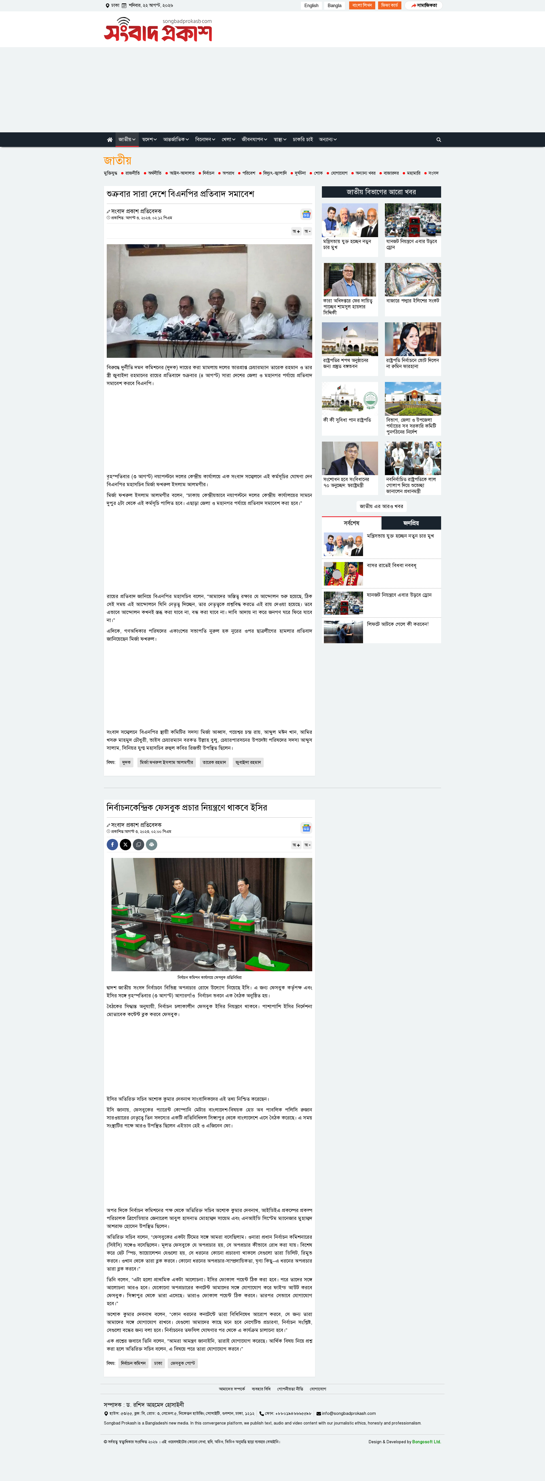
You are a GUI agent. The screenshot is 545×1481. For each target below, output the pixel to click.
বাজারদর (391, 173)
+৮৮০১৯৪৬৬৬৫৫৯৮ (293, 1413)
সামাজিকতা (427, 5)
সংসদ (434, 173)
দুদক (126, 762)
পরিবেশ (248, 173)
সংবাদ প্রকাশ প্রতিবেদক (136, 211)
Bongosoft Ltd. (426, 1442)
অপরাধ (228, 173)
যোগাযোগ (339, 173)
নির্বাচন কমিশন (133, 1363)
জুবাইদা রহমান (248, 762)
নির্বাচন (208, 173)
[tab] (352, 523)
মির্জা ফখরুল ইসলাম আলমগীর (166, 762)
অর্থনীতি (155, 173)
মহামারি (413, 173)
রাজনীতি (132, 173)
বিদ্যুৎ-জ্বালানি (275, 173)
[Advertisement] (272, 89)
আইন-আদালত (182, 173)
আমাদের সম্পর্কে (232, 1389)
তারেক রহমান (214, 762)
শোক (318, 173)
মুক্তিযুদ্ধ (110, 173)
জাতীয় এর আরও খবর (381, 506)
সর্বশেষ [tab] (351, 523)
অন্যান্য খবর (366, 173)
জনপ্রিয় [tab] (411, 523)
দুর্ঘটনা (300, 173)
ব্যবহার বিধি (261, 1389)
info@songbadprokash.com (349, 1413)
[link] (362, 5)
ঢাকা (158, 1363)
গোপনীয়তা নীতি (290, 1389)
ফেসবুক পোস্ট (183, 1363)
